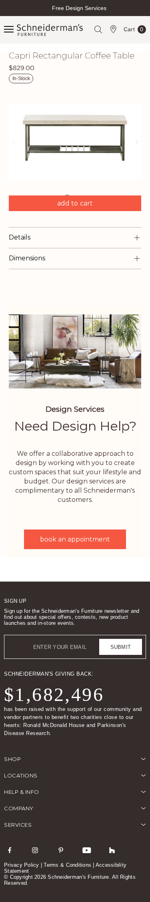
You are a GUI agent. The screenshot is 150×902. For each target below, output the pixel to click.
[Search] (98, 29)
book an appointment (75, 539)
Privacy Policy (21, 865)
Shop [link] (12, 759)
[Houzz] (112, 850)
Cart (134, 31)
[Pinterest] (61, 850)
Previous (7, 15)
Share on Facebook (14, 285)
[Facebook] (9, 850)
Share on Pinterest (39, 285)
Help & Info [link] (21, 792)
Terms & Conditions (67, 865)
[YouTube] (86, 850)
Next (143, 15)
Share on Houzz (65, 285)
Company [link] (19, 808)
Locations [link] (21, 775)
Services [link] (18, 824)
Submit (120, 647)
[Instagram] (35, 850)
